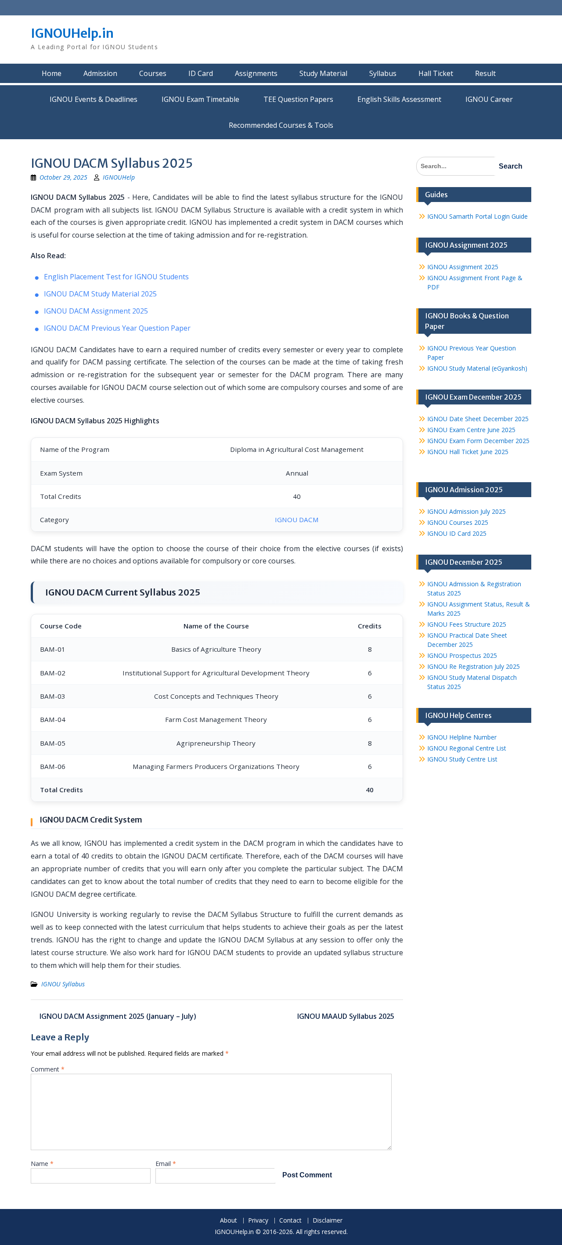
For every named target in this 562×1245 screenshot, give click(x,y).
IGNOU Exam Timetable (200, 99)
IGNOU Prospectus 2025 (462, 655)
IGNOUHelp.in (72, 33)
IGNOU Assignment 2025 (462, 267)
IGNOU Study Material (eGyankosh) (477, 368)
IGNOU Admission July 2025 (466, 511)
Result (485, 73)
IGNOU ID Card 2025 (456, 533)
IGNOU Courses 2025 (457, 522)
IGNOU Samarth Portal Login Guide (477, 216)
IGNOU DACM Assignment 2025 (96, 311)
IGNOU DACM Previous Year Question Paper (117, 328)
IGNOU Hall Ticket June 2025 (467, 451)
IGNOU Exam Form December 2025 (478, 441)
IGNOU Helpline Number (462, 737)
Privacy (258, 1220)
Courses (152, 73)
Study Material (323, 73)
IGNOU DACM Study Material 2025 (100, 294)
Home (51, 73)
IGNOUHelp (119, 177)
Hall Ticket (435, 73)
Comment (48, 1069)
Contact (290, 1220)
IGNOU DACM (297, 519)
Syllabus (382, 73)
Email (165, 1163)
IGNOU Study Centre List (462, 759)
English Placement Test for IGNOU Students (116, 276)
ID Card (200, 73)
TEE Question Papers (298, 99)
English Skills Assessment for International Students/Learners (399, 99)
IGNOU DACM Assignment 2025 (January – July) (118, 1016)
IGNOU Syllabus (63, 984)
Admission (100, 73)
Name (42, 1163)
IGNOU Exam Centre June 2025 (471, 430)
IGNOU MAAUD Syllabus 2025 (345, 1016)
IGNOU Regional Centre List (466, 748)
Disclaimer (327, 1220)
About (228, 1220)
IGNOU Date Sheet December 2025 (478, 419)
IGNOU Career (489, 99)
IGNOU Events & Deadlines (93, 99)
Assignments (256, 73)
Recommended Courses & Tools (281, 125)
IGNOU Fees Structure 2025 (466, 624)
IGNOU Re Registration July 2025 (473, 666)
